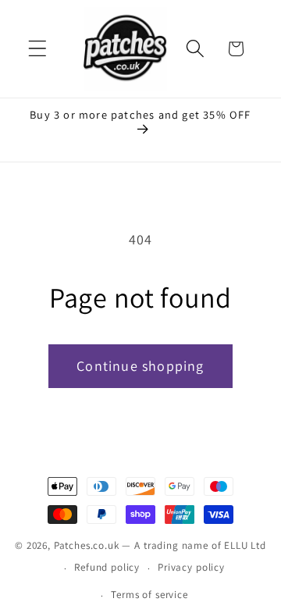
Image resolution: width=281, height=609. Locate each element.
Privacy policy (191, 567)
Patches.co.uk (86, 545)
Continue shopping (140, 366)
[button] (38, 48)
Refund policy (107, 567)
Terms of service (149, 594)
